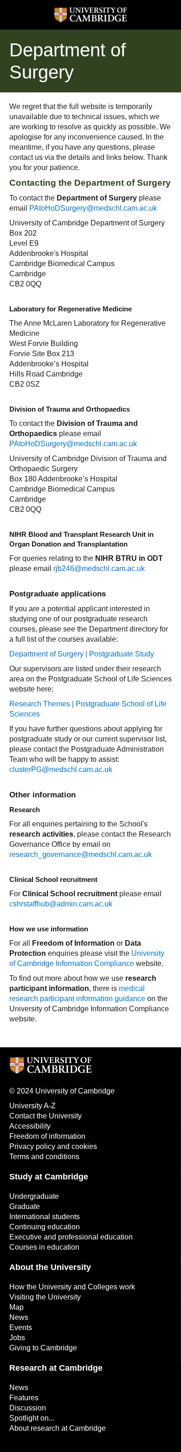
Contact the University (45, 1116)
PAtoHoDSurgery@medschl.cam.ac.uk (93, 208)
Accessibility (30, 1126)
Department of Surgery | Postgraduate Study (81, 654)
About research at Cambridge (57, 1428)
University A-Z (32, 1106)
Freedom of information (47, 1136)
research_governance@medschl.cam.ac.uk (80, 854)
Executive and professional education (71, 1237)
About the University (50, 1267)
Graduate (24, 1206)
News (18, 1317)
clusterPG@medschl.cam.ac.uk (60, 769)
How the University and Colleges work (72, 1287)
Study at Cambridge (48, 1176)
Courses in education (44, 1247)
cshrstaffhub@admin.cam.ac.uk (60, 904)
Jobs (17, 1338)
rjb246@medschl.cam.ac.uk (99, 568)
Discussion (27, 1408)
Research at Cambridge (56, 1368)
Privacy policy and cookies (53, 1146)
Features (24, 1398)
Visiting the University (45, 1297)
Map (16, 1307)
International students (44, 1217)
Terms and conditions (44, 1156)
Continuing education (44, 1227)
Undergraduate (34, 1196)
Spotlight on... (31, 1418)
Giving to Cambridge (43, 1348)
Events (20, 1327)
